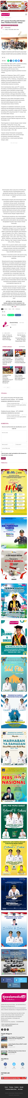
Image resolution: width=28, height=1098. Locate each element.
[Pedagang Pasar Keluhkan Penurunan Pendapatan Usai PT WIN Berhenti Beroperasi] (8, 370)
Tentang (11, 1087)
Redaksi (17, 1087)
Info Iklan (20, 1089)
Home (6, 1087)
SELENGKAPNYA (20, 1021)
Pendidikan (15, 25)
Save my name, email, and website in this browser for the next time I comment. (13, 454)
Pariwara (10, 25)
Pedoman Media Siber (11, 1089)
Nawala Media (16, 1095)
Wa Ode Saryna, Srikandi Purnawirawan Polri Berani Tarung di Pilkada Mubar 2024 (20, 338)
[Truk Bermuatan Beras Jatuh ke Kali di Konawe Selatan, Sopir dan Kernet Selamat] (8, 353)
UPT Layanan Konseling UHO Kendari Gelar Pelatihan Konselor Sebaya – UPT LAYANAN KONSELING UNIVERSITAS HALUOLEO (12, 399)
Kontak (21, 1087)
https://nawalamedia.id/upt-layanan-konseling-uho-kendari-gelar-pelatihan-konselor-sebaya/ (16, 405)
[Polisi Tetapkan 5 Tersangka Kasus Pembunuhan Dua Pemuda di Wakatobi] (20, 353)
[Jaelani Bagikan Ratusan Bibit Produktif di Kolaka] (4, 1046)
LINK (15, 306)
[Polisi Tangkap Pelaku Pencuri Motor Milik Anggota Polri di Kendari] (20, 370)
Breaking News (4, 25)
